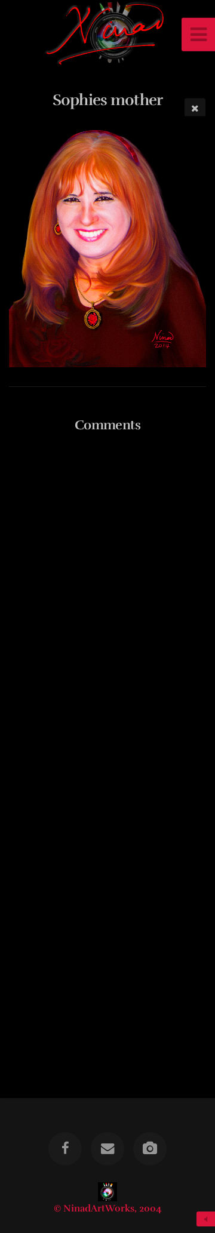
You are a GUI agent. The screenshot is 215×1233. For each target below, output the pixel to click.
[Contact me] (107, 1149)
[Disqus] (107, 596)
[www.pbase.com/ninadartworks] (150, 1149)
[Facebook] (65, 1149)
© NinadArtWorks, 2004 (108, 1208)
